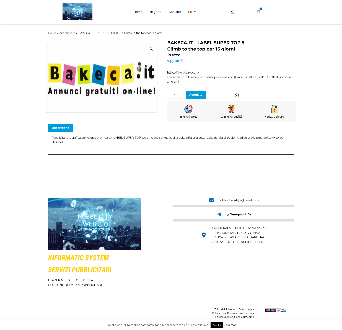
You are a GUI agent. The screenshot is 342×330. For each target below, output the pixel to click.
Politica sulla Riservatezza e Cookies (233, 313)
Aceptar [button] (217, 325)
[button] (151, 49)
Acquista (196, 94)
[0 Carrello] (258, 11)
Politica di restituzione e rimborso (234, 317)
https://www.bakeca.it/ (183, 72)
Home (138, 12)
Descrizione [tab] (60, 128)
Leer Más (230, 325)
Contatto (175, 12)
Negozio (155, 12)
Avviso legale (246, 309)
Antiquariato (67, 33)
